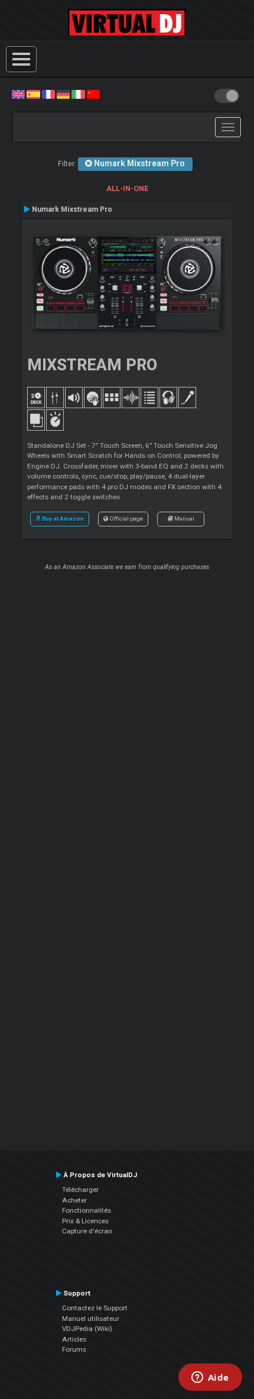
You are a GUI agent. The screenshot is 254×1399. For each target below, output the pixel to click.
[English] (18, 94)
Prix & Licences (85, 1221)
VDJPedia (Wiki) (87, 1328)
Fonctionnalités (86, 1210)
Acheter (74, 1200)
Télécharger (80, 1189)
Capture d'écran (87, 1231)
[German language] (63, 94)
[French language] (48, 94)
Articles (74, 1339)
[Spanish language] (33, 94)
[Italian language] (77, 94)
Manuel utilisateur (90, 1318)
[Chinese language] (93, 94)
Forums (74, 1349)
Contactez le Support (95, 1308)
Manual (183, 518)
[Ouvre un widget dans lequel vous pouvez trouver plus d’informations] (210, 1378)
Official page (125, 518)
